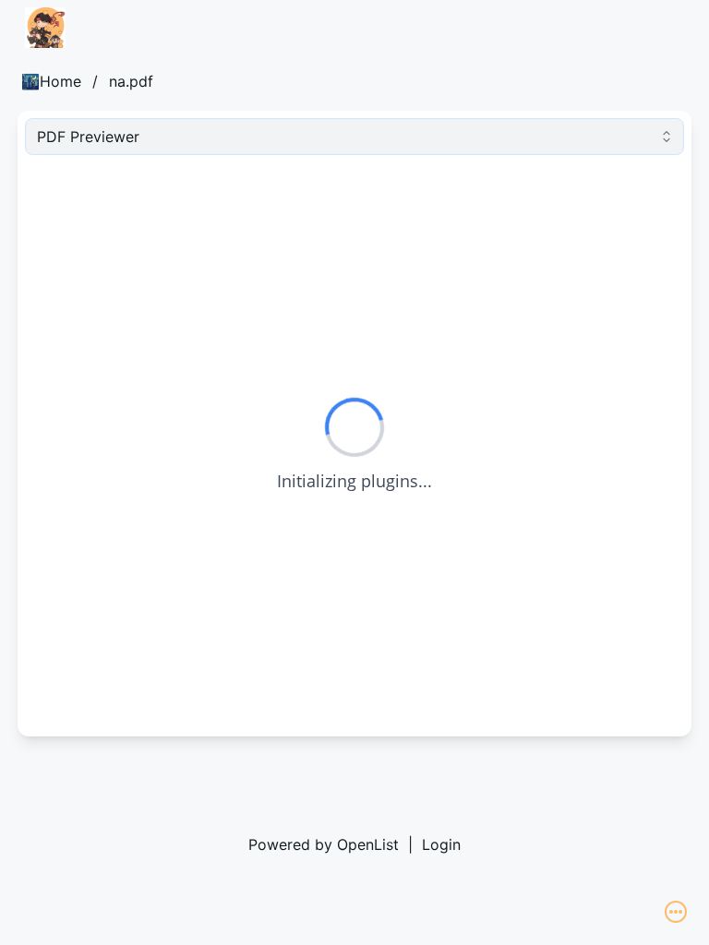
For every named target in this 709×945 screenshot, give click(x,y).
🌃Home (51, 81)
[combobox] (354, 136)
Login (441, 844)
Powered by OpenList (323, 844)
